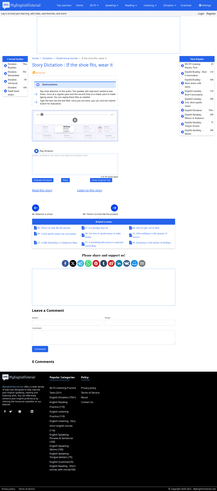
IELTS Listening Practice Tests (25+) (63, 390)
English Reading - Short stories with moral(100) (63, 467)
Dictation (168, 5)
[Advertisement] (108, 35)
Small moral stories (67, 58)
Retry (65, 180)
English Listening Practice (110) (59, 414)
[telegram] (80, 263)
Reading (129, 5)
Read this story (42, 190)
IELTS (93, 5)
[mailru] (134, 263)
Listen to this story (89, 190)
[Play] (75, 120)
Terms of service (27, 488)
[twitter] (72, 263)
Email (107, 317)
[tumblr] (103, 263)
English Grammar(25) (61, 461)
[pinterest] (95, 263)
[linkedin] (119, 263)
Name (35, 317)
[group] (75, 118)
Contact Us (87, 402)
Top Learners (64, 5)
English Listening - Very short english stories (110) (62, 425)
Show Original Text (101, 180)
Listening (149, 5)
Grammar (186, 5)
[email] (142, 263)
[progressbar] (75, 114)
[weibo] (111, 263)
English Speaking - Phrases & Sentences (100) (61, 438)
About (84, 397)
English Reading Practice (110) (58, 404)
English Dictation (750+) (63, 397)
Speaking (110, 5)
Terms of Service (90, 392)
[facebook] (65, 263)
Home (79, 5)
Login (201, 13)
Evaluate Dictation (43, 180)
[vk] (126, 263)
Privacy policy (88, 388)
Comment (37, 328)
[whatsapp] (88, 263)
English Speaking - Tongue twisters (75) (61, 455)
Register (211, 13)
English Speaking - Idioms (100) (60, 447)
